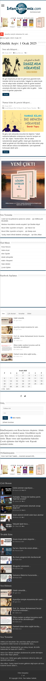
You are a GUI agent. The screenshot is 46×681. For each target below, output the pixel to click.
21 (11, 384)
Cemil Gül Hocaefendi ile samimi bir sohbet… (16, 219)
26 (41, 384)
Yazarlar (33, 108)
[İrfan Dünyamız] (23, 8)
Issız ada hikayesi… (10, 49)
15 (17, 381)
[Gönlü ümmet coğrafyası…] (6, 491)
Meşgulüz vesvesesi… (22, 566)
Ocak (16, 38)
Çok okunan (11, 313)
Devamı (6, 94)
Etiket (29, 313)
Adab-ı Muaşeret (7, 260)
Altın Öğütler (5, 254)
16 (23, 381)
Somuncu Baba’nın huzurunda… (26, 575)
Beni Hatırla (16, 418)
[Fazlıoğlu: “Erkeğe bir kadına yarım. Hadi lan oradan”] (6, 499)
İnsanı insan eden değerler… (24, 539)
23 (23, 384)
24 (29, 384)
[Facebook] (21, 396)
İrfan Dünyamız (23, 673)
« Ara (3, 389)
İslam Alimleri (5, 264)
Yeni (3, 313)
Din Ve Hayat (18, 108)
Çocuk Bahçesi (8, 108)
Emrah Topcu (27, 108)
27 (4, 386)
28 (11, 386)
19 (41, 381)
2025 (12, 38)
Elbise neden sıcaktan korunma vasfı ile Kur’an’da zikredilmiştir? (27, 618)
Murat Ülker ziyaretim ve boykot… (13, 228)
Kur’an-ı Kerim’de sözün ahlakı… (26, 548)
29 (17, 386)
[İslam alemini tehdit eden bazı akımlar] (6, 518)
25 (35, 384)
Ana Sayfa (5, 38)
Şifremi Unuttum (8, 422)
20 (4, 384)
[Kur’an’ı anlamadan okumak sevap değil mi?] (6, 508)
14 (11, 381)
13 (4, 381)
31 (29, 386)
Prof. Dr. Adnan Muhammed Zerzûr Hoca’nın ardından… (27, 609)
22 (17, 384)
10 (29, 378)
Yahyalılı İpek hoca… (21, 524)
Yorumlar (21, 313)
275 (25, 490)
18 (35, 381)
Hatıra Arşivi (5, 250)
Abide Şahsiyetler (7, 257)
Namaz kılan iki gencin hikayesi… (17, 102)
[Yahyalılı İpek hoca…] (6, 527)
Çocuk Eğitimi (5, 267)
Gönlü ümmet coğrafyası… (23, 488)
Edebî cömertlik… (20, 318)
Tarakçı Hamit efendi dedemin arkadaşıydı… (16, 235)
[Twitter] (25, 396)
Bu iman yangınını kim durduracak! (27, 557)
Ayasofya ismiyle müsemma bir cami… (16, 34)
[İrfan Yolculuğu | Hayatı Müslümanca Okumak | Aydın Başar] (23, 469)
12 (41, 378)
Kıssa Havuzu (19, 53)
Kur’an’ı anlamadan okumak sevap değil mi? (26, 507)
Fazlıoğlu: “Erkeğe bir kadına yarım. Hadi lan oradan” (27, 498)
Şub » (8, 389)
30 (23, 386)
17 (29, 381)
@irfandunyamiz (7, 452)
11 (35, 378)
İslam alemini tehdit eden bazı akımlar (28, 515)
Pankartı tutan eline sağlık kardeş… (26, 354)
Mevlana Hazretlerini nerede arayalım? (14, 224)
